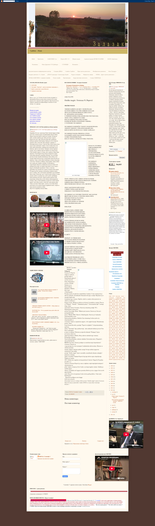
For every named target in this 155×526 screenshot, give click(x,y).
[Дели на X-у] (89, 392)
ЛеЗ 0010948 (116, 321)
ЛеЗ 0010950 (112, 323)
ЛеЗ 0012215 (116, 340)
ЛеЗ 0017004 (119, 354)
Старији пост (100, 441)
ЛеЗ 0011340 (122, 331)
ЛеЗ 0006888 (119, 313)
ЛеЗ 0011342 (119, 332)
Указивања (35, 64)
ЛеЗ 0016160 (116, 346)
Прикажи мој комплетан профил (46, 458)
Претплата (40, 59)
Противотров (66, 78)
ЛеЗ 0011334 (116, 327)
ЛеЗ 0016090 (116, 343)
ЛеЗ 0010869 (116, 318)
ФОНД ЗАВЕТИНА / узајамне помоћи (39, 78)
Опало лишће (56, 78)
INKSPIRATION (115, 197)
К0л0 (33, 59)
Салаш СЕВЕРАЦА (95, 78)
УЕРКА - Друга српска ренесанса (105, 74)
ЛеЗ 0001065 (119, 310)
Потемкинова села (117, 273)
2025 (112, 366)
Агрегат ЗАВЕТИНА (117, 259)
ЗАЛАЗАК (33, 85)
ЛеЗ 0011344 (116, 334)
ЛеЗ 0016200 (116, 350)
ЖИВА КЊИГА (115, 171)
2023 (112, 368)
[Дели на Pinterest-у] (92, 392)
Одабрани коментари (36, 91)
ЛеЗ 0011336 (112, 329)
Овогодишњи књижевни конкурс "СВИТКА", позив (118, 401)
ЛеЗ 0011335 (122, 327)
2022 (112, 370)
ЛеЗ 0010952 (119, 323)
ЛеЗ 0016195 (119, 348)
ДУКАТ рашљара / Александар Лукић (57, 74)
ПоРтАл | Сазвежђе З (44, 456)
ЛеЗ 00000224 (116, 299)
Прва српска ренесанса (83, 71)
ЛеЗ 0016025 (119, 342)
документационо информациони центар (40, 71)
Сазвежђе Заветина (86, 506)
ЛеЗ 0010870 (122, 318)
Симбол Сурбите (70, 71)
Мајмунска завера (88, 74)
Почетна (84, 441)
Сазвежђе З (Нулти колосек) (117, 280)
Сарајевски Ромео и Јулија (119, 359)
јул (113, 394)
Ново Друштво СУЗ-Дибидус (50, 64)
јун (113, 405)
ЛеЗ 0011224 (116, 324)
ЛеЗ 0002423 (122, 312)
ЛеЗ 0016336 (122, 353)
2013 (112, 388)
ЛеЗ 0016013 (112, 342)
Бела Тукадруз (112, 71)
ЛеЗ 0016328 (116, 353)
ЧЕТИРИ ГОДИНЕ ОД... (38, 326)
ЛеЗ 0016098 (122, 343)
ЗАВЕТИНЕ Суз (52, 59)
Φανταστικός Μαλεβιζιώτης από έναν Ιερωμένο (117, 173)
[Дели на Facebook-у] (90, 392)
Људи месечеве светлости (80, 78)
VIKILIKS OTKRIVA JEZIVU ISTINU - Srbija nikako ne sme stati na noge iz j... (45, 306)
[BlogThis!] (87, 392)
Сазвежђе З (117, 278)
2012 (112, 390)
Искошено (75, 64)
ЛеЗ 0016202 (122, 350)
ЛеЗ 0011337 (119, 329)
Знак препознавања (117, 266)
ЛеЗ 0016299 (119, 351)
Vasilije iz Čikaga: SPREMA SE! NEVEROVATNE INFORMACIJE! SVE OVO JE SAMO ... (117, 191)
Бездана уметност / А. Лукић (37, 74)
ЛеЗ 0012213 (119, 339)
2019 (112, 374)
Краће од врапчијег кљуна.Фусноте (40, 89)
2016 (112, 381)
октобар (114, 392)
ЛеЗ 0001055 (119, 304)
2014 (112, 385)
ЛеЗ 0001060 (119, 307)
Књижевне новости (113, 271)
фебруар (114, 409)
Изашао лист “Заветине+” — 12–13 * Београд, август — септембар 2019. (82, 86)
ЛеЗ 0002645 (112, 313)
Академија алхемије (117, 257)
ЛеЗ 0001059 (71, 394)
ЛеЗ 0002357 (116, 312)
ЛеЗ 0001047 (122, 299)
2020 (112, 372)
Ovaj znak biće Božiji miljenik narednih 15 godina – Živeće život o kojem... (48, 290)
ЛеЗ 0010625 (119, 316)
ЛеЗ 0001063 (122, 308)
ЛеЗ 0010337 (112, 316)
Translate (120, 151)
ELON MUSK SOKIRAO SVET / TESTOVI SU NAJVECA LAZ (48, 298)
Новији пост (68, 441)
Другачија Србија (115, 188)
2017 (112, 379)
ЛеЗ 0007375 (116, 315)
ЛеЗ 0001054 (112, 304)
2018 (112, 377)
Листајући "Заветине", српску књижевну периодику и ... (45, 87)
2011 (112, 414)
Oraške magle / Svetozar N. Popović (118, 396)
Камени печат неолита (117, 269)
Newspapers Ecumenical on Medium (75, 85)
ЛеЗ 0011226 (112, 326)
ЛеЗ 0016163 (112, 348)
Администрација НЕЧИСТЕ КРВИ (94, 59)
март (113, 407)
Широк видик (76, 59)
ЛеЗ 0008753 (122, 315)
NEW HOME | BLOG (116, 198)
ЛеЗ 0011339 (116, 331)
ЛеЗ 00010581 (122, 305)
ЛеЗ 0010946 (119, 320)
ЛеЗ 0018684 (112, 358)
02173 (113, 296)
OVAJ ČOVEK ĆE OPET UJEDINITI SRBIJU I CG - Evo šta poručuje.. (45, 322)
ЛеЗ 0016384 (112, 354)
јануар (114, 412)
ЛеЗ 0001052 (116, 302)
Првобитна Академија (117, 276)
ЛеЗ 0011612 (122, 334)
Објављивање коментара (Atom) (80, 443)
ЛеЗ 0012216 (122, 340)
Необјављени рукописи (99, 71)
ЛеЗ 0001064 (112, 310)
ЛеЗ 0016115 (112, 345)
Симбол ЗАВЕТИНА (117, 289)
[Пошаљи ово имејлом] (86, 392)
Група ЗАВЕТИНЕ (117, 262)
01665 (110, 296)
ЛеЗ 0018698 (119, 358)
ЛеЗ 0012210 (116, 337)
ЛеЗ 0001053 (122, 302)
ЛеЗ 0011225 (122, 324)
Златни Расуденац (117, 264)
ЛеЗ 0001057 (116, 305)
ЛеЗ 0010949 (122, 321)
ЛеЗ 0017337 (122, 356)
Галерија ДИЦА (58, 71)
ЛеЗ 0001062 (116, 308)
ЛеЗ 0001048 (112, 301)
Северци (117, 287)
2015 (112, 383)
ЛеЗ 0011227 (119, 326)
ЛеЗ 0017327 (116, 356)
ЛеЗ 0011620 (119, 335)
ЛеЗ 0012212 (112, 339)
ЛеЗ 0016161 (122, 346)
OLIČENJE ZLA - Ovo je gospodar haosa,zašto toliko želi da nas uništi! (45, 311)
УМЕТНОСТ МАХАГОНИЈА (39, 315)
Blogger (89, 485)
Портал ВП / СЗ (65, 59)
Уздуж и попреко (75, 74)
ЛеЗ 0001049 (119, 301)
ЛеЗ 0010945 (112, 320)
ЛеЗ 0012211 (122, 337)
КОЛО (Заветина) (112, 59)
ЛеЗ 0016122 (119, 345)
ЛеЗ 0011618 (112, 335)
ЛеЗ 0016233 (112, 351)
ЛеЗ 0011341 (112, 332)
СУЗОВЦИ (65, 64)
